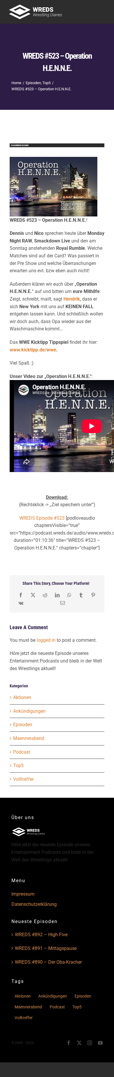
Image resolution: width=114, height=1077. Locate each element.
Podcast (21, 752)
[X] (33, 595)
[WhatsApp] (69, 595)
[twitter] (79, 1042)
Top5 (18, 765)
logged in (46, 640)
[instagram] (89, 1042)
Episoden (22, 724)
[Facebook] (20, 595)
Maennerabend (28, 738)
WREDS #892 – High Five (41, 934)
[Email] (62, 603)
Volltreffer (23, 779)
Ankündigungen (29, 711)
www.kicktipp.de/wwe (33, 350)
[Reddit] (45, 595)
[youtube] (100, 1042)
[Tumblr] (81, 595)
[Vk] (20, 603)
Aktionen (22, 697)
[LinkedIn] (57, 595)
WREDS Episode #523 (42, 518)
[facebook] (68, 1042)
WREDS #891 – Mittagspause (46, 948)
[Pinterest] (93, 595)
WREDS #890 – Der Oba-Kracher (48, 962)
